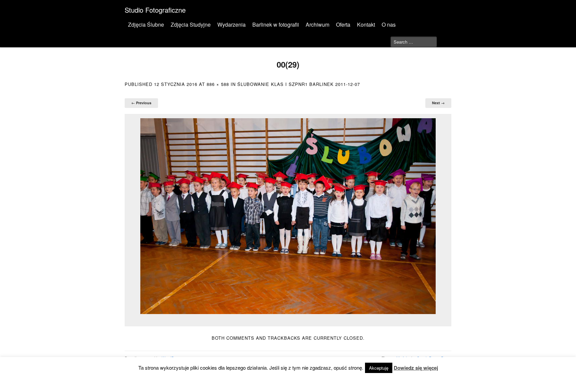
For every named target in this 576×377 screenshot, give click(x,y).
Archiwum (317, 24)
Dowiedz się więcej (416, 368)
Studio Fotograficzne (155, 10)
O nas (389, 24)
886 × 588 (218, 84)
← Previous (141, 102)
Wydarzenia (231, 24)
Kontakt (366, 24)
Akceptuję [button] (378, 368)
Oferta (343, 24)
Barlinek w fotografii (275, 24)
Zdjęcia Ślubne (146, 24)
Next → (438, 102)
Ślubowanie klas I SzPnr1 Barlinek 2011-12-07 (298, 84)
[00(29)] (288, 216)
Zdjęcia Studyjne (191, 24)
